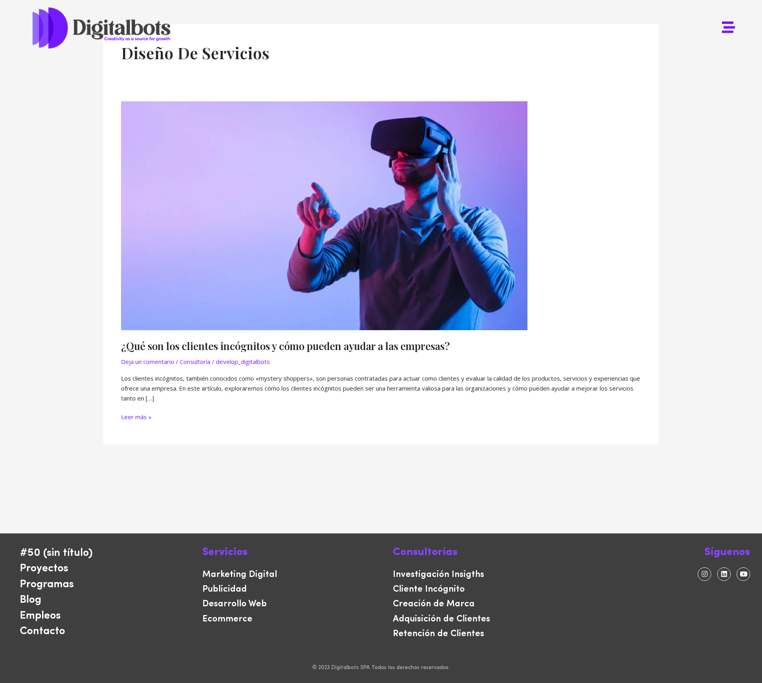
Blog (30, 600)
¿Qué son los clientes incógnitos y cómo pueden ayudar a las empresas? (285, 346)
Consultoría (195, 362)
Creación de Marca (434, 604)
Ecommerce (227, 619)
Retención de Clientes (438, 633)
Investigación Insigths (438, 574)
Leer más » (136, 416)
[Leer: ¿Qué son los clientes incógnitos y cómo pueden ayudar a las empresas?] (324, 215)
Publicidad (224, 589)
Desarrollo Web (234, 604)
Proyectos (44, 568)
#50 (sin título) (56, 553)
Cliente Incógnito (429, 589)
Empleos (40, 616)
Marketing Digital (239, 574)
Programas (47, 584)
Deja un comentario (147, 362)
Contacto (42, 631)
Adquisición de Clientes (441, 619)
